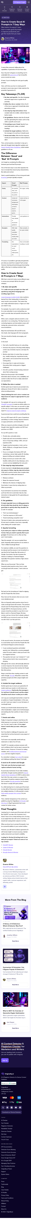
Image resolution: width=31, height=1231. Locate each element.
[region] (15, 218)
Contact (3, 1206)
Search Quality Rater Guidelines (11, 147)
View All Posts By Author (10, 867)
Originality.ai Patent (6, 1169)
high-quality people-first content (11, 793)
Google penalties (15, 781)
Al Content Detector (11, 1043)
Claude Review (7, 850)
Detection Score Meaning (8, 1149)
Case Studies (5, 1190)
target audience (6, 690)
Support (3, 1171)
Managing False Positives (8, 1163)
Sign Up (4, 1060)
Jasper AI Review (8, 847)
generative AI (14, 75)
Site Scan (4, 803)
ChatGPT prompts (6, 404)
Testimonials (4, 1184)
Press (2, 1181)
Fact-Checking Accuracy (8, 1166)
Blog (2, 1187)
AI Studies (4, 1192)
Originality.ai (9, 1212)
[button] (28, 2)
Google (12, 675)
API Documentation (6, 1147)
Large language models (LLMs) (10, 297)
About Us (3, 1209)
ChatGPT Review (8, 845)
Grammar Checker (6, 1131)
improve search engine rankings (16, 411)
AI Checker (22, 801)
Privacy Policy (5, 1195)
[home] (2, 2)
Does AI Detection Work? (8, 1155)
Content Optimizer (6, 1137)
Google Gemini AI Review (10, 852)
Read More (15, 941)
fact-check (18, 757)
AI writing (4, 177)
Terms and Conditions (7, 1198)
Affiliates (3, 1203)
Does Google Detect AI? (8, 1158)
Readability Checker (6, 1128)
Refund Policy (5, 1201)
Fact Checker (5, 1123)
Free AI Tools (5, 1139)
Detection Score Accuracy (8, 1152)
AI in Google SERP (6, 1160)
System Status (5, 1174)
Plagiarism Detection (7, 1126)
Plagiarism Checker (11, 1046)
